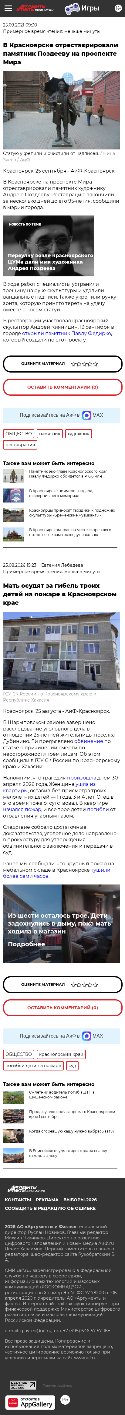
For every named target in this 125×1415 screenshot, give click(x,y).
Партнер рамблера (57, 1385)
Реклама (47, 1200)
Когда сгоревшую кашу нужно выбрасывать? (71, 1131)
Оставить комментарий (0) (62, 387)
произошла (81, 778)
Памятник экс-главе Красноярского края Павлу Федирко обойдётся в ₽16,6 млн (68, 473)
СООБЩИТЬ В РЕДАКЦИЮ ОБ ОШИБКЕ (50, 1208)
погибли (98, 809)
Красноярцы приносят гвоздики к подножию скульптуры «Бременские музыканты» (72, 512)
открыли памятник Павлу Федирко (66, 333)
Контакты (18, 1200)
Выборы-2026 (80, 1200)
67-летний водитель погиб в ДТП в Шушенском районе (62, 1094)
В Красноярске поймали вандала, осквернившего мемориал (61, 493)
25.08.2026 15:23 (19, 565)
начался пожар (22, 809)
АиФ (25, 160)
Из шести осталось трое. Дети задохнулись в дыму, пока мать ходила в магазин (59, 923)
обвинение (88, 741)
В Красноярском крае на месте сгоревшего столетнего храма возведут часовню (70, 532)
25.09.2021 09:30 (20, 25)
